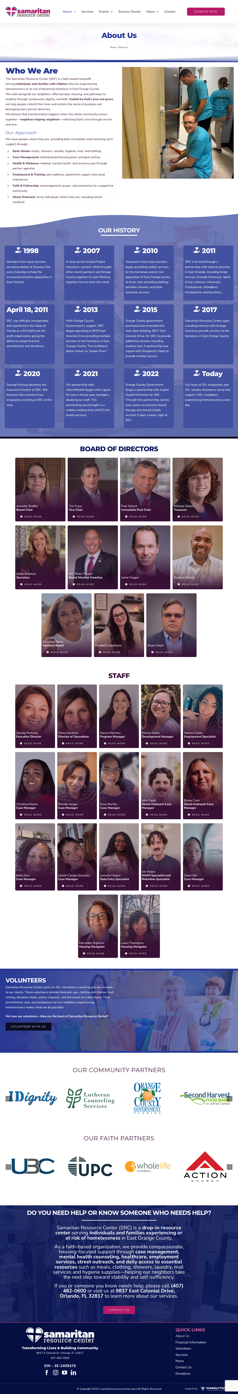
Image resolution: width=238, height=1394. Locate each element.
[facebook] (46, 1372)
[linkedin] (73, 1372)
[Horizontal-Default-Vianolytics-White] (214, 1388)
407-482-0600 (60, 1358)
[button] (8, 1099)
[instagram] (55, 1372)
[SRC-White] (60, 1329)
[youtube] (64, 1372)
